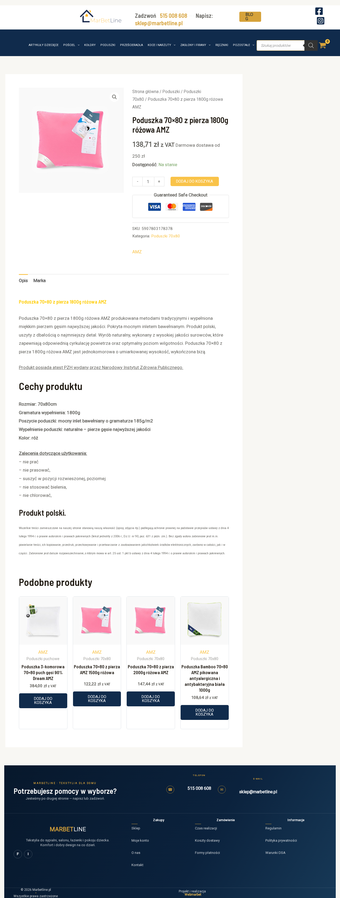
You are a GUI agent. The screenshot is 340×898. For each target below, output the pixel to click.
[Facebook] (319, 11)
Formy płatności (207, 853)
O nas (135, 853)
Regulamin (273, 828)
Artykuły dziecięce (43, 45)
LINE (68, 829)
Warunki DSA (275, 853)
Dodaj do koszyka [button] (43, 700)
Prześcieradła (131, 45)
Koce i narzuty (159, 45)
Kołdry (90, 45)
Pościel (69, 45)
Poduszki (107, 45)
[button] (250, 14)
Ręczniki (221, 45)
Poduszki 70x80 (165, 236)
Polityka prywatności (281, 840)
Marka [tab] (39, 280)
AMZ (137, 251)
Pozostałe (241, 45)
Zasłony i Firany (193, 45)
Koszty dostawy (207, 840)
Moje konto (140, 840)
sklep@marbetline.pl (159, 22)
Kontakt (137, 865)
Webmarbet (193, 894)
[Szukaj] (311, 45)
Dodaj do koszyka (194, 181)
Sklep (135, 828)
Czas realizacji (206, 828)
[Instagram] (320, 21)
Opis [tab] (23, 280)
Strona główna (145, 91)
